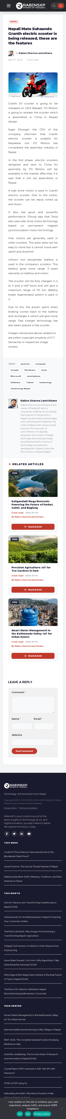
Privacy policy (42, 1114)
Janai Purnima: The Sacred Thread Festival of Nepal (31, 866)
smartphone (33, 376)
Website (17, 735)
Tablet (30, 382)
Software (15, 382)
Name (16, 718)
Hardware (29, 370)
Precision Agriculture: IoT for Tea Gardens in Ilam (31, 569)
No (28, 1114)
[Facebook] (6, 834)
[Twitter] (14, 834)
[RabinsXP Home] (31, 6)
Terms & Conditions (28, 808)
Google (14, 370)
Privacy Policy (10, 808)
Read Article (35, 526)
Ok (19, 1114)
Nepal (13, 22)
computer (40, 364)
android (24, 364)
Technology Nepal (20, 388)
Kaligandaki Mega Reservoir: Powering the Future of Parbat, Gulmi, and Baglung (32, 504)
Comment (19, 692)
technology (45, 382)
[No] (61, 1108)
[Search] (61, 5)
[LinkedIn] (21, 834)
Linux (44, 370)
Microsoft (15, 376)
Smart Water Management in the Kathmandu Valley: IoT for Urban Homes (32, 633)
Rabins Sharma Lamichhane (35, 53)
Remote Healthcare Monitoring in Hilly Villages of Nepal (32, 1029)
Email (38, 718)
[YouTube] (29, 834)
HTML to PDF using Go (15, 1083)
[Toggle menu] (8, 6)
